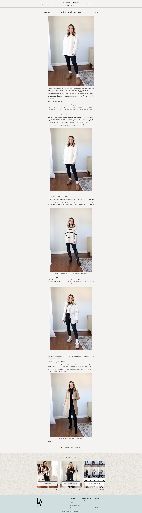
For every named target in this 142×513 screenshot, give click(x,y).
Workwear (71, 502)
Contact (83, 505)
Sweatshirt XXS (67, 192)
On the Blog (72, 498)
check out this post (61, 371)
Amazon (102, 501)
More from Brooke (86, 498)
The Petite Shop (89, 4)
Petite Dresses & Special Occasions (75, 505)
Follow (97, 498)
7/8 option (86, 119)
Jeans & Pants (72, 504)
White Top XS (65, 273)
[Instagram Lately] (47, 487)
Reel (77, 125)
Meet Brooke (53, 4)
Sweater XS (74, 438)
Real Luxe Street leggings (66, 199)
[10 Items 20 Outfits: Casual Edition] (94, 487)
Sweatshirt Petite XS (75, 351)
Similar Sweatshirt (74, 192)
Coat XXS (82, 351)
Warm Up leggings (53, 279)
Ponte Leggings (85, 364)
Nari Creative (76, 511)
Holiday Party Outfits (65, 447)
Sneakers (59, 351)
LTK (101, 503)
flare (72, 119)
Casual (71, 501)
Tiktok (96, 505)
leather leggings (63, 354)
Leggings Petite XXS (63, 438)
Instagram (97, 501)
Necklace (84, 192)
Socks (80, 192)
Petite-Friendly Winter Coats (76, 447)
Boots (61, 192)
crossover (77, 119)
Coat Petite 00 (80, 438)
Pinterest (96, 507)
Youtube (102, 505)
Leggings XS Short (55, 192)
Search (104, 4)
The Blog (41, 4)
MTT (79, 511)
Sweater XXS (71, 273)
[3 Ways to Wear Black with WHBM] (71, 487)
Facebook (96, 503)
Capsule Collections (72, 507)
